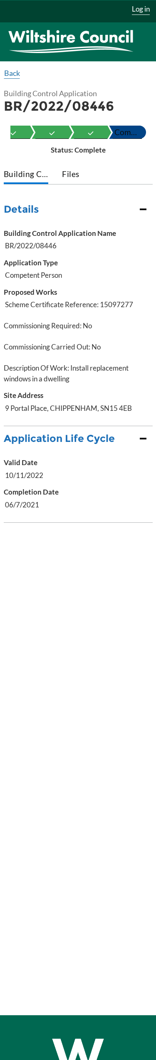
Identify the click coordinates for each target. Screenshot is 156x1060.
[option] (52, 132)
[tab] (26, 174)
